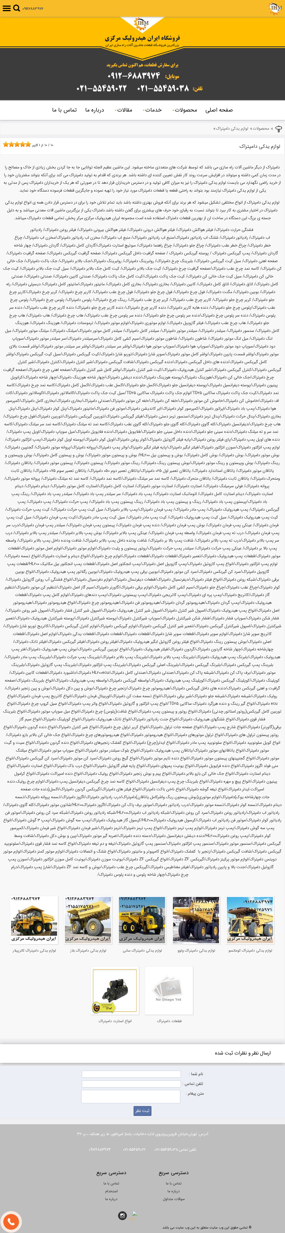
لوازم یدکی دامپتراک (232, 129)
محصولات (186, 110)
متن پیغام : (195, 1093)
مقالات (124, 110)
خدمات (153, 110)
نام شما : (196, 1074)
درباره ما (94, 110)
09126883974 (32, 9)
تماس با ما (64, 110)
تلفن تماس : (192, 1084)
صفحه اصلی (219, 110)
